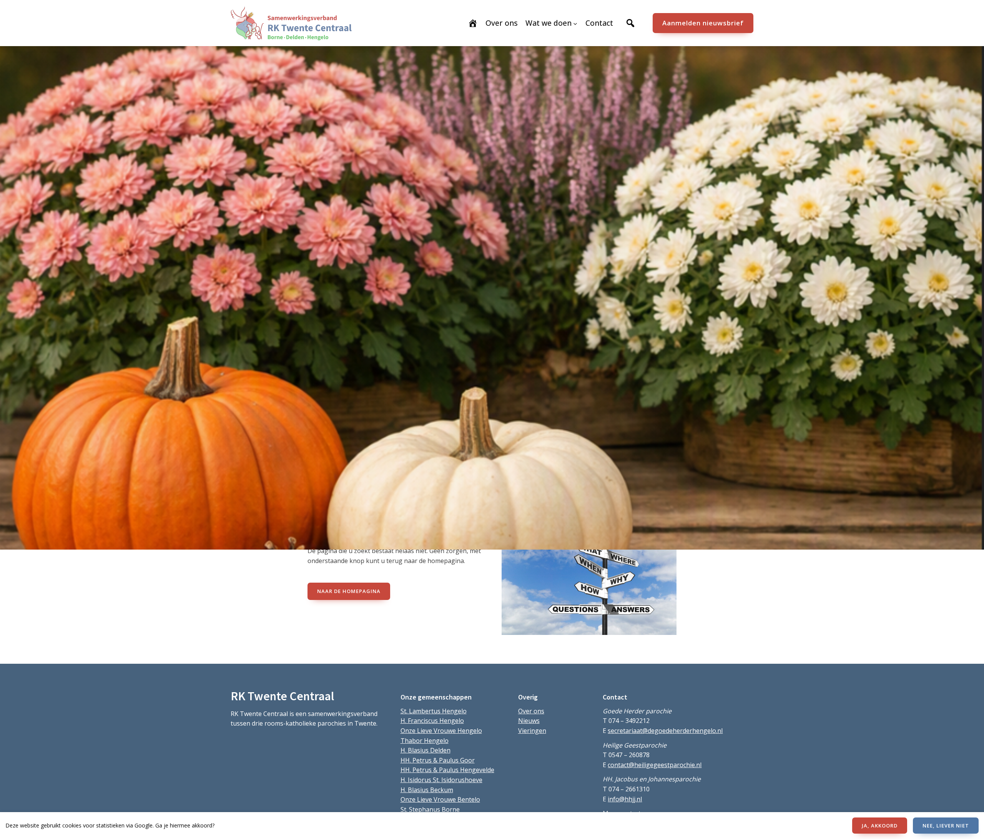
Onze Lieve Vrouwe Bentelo (440, 799)
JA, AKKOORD (880, 825)
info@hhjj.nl (625, 799)
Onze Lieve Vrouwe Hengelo (441, 730)
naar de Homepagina (349, 591)
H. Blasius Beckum (427, 790)
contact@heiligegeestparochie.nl (654, 765)
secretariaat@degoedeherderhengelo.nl (665, 730)
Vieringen (532, 730)
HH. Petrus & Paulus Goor (438, 760)
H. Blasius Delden (425, 750)
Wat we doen (548, 23)
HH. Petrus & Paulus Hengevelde (447, 770)
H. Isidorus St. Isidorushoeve (441, 780)
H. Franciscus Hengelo (432, 720)
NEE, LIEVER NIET (945, 825)
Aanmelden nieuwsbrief (703, 22)
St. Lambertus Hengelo (434, 711)
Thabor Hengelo (425, 740)
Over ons (531, 711)
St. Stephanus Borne (430, 809)
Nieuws (529, 720)
